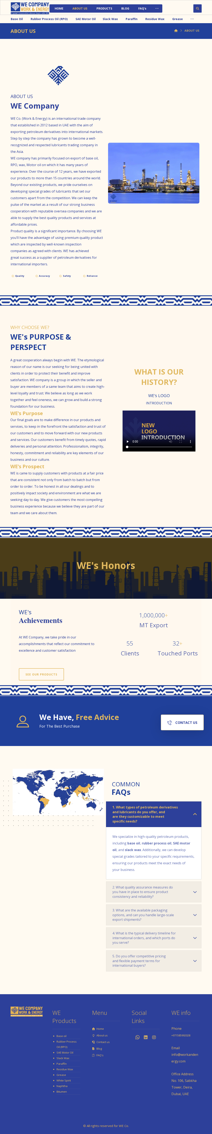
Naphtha (62, 1086)
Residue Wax (65, 1069)
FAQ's (100, 1055)
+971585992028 (180, 1035)
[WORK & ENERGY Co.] (30, 8)
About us (102, 1035)
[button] (157, 8)
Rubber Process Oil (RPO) (67, 1044)
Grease (61, 1075)
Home (100, 1029)
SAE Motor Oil (65, 1052)
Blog (99, 1048)
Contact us (103, 1042)
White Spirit (64, 1080)
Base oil (61, 1036)
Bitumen (62, 1091)
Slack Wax (63, 1058)
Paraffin (62, 1064)
